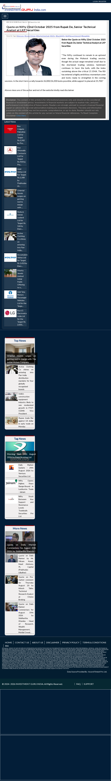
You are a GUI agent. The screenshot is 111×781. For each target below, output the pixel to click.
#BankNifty (60, 36)
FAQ (78, 684)
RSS (7, 646)
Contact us (22, 642)
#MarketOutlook (43, 36)
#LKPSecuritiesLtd (73, 36)
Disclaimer (52, 642)
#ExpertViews (30, 36)
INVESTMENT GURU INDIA (29, 684)
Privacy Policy (70, 642)
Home (8, 642)
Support (89, 684)
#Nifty (52, 36)
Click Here (66, 668)
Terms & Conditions (94, 642)
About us (37, 642)
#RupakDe (85, 36)
